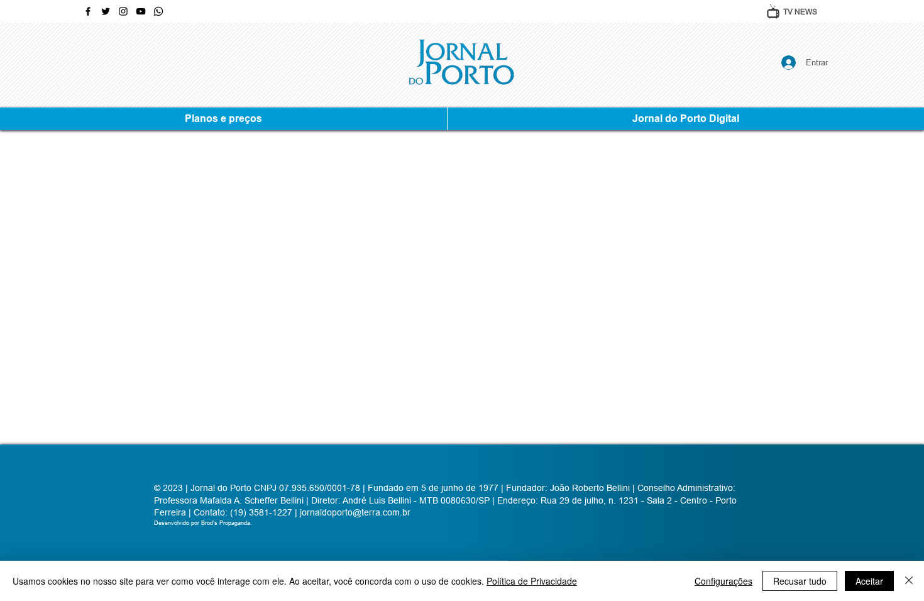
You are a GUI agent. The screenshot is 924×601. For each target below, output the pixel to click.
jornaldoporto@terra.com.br (355, 512)
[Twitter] (105, 11)
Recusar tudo (800, 581)
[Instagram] (123, 11)
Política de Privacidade (532, 581)
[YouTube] (140, 11)
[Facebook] (88, 11)
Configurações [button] (723, 581)
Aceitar (869, 581)
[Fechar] (908, 581)
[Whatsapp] (158, 11)
